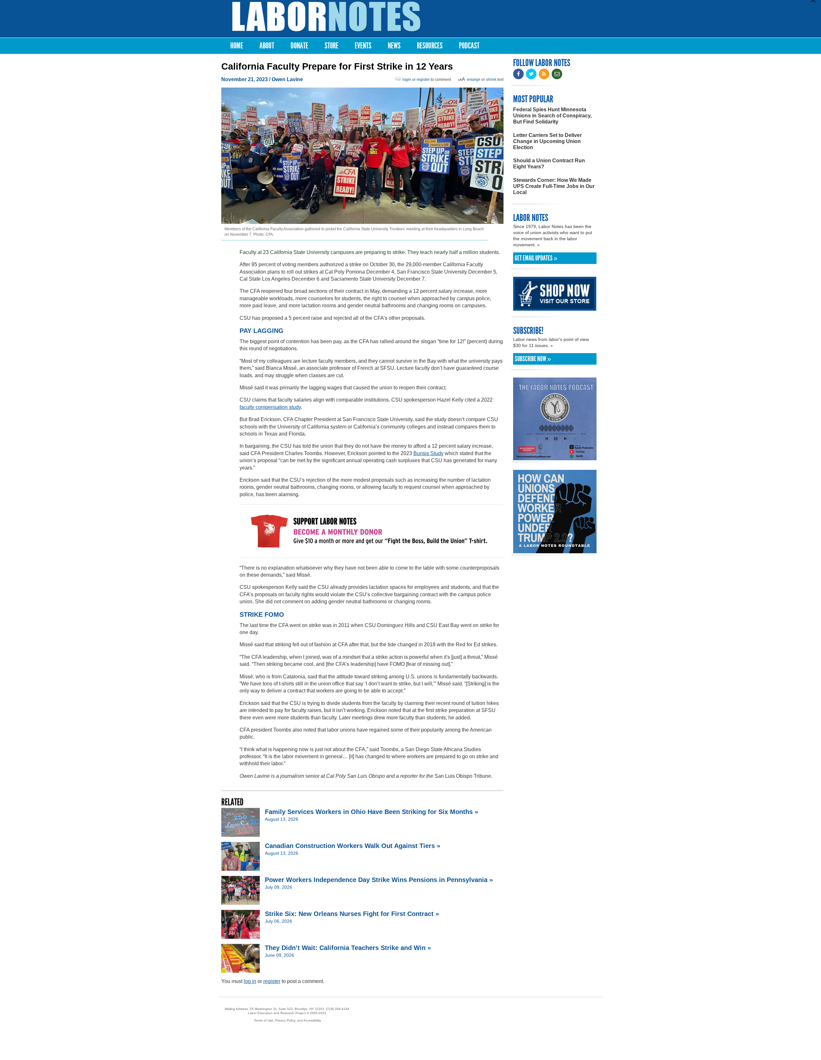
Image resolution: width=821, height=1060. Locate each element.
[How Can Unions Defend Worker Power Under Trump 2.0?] (555, 550)
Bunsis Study (428, 453)
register (423, 79)
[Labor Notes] (326, 16)
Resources (430, 46)
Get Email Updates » (536, 258)
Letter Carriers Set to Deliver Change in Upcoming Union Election (547, 141)
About (266, 46)
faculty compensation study (270, 407)
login (406, 79)
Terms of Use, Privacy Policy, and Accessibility (287, 1020)
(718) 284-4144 (337, 1009)
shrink (491, 79)
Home (236, 46)
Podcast (469, 46)
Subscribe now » (533, 359)
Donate (299, 46)
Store (331, 46)
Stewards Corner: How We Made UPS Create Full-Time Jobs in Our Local (554, 186)
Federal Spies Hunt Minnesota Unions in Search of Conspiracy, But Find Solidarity (552, 115)
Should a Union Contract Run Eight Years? (549, 163)
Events (363, 46)
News (394, 46)
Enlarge (473, 79)
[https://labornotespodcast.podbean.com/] (555, 457)
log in (250, 981)
